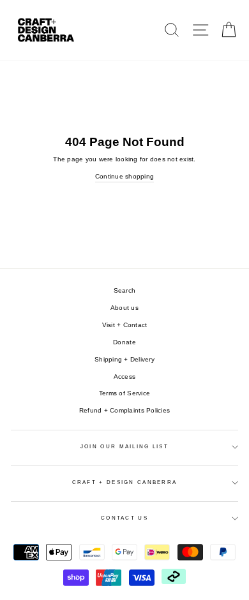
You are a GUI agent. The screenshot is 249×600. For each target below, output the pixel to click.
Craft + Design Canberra (124, 482)
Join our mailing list (124, 447)
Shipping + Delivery (124, 359)
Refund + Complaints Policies (124, 410)
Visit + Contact (124, 324)
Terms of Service (124, 393)
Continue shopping (124, 176)
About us (124, 307)
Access (125, 376)
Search (125, 290)
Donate (124, 342)
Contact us (124, 518)
